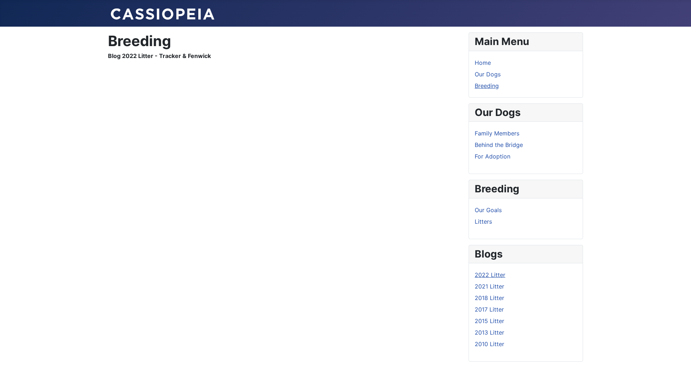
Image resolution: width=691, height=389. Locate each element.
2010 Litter (489, 344)
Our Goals (488, 210)
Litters (483, 221)
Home (483, 62)
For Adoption (492, 156)
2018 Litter (489, 297)
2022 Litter (490, 274)
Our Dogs (488, 74)
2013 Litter (489, 332)
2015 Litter (489, 321)
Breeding (487, 85)
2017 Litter (489, 309)
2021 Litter (489, 286)
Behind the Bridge (499, 144)
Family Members (497, 133)
